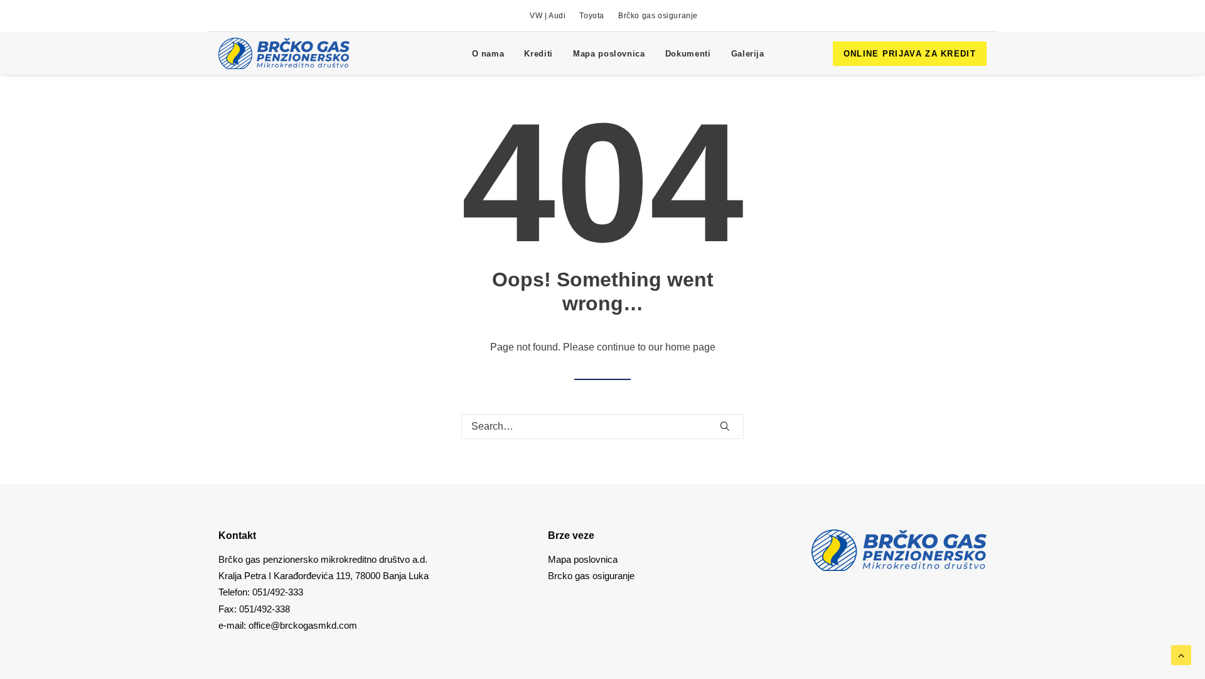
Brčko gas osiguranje (658, 15)
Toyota (591, 15)
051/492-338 (263, 609)
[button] (725, 426)
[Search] (602, 426)
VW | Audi (547, 15)
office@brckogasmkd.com (303, 625)
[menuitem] (547, 15)
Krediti (538, 53)
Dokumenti (688, 53)
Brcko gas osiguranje (591, 575)
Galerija (747, 53)
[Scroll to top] (1181, 654)
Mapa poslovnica (609, 53)
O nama (488, 53)
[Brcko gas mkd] (284, 53)
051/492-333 (277, 592)
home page (690, 347)
